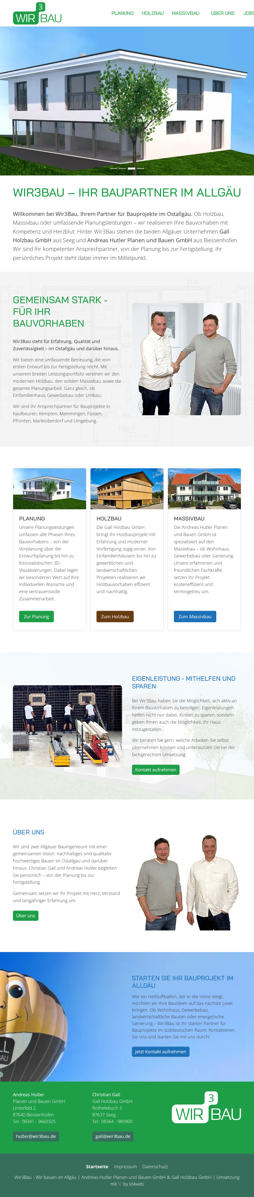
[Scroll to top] (242, 1185)
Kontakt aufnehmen (155, 770)
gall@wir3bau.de (112, 1136)
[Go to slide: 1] (113, 168)
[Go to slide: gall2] (140, 168)
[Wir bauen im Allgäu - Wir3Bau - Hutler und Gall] (37, 13)
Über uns (25, 916)
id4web (136, 1184)
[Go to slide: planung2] (131, 168)
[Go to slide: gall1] (122, 168)
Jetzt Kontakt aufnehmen (160, 1052)
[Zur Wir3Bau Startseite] (206, 1107)
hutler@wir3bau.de (36, 1136)
